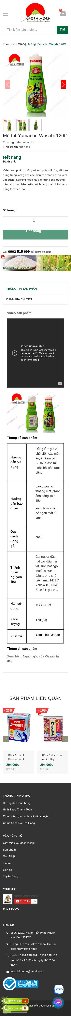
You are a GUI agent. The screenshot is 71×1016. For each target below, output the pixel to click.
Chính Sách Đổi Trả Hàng (19, 822)
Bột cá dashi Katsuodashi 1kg (16, 759)
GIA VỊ (22, 44)
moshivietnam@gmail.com (26, 971)
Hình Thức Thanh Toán (17, 809)
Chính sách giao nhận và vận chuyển (26, 816)
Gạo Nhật (9, 856)
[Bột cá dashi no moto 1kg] (52, 727)
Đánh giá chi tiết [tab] (19, 299)
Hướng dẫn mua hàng (17, 803)
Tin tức (7, 863)
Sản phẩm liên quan (35, 698)
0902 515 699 (19, 252)
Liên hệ (7, 869)
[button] (63, 84)
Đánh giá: (9, 161)
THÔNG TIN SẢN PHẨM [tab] (21, 288)
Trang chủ (9, 44)
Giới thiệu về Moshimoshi (19, 842)
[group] (35, 84)
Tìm (62, 29)
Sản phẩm (9, 849)
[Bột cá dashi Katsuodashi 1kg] (18, 727)
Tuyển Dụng (10, 876)
